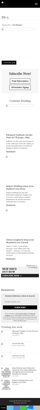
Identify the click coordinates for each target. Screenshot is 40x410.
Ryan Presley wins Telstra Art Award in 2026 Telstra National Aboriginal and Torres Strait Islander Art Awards (24, 371)
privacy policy (23, 313)
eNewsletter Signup (20, 87)
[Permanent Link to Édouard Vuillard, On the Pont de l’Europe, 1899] (20, 118)
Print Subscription (20, 81)
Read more (10, 151)
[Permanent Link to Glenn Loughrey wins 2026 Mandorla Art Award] (20, 223)
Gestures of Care (18, 356)
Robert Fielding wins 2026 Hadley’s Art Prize (20, 188)
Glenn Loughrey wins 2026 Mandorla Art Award (20, 241)
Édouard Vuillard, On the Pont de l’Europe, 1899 (19, 136)
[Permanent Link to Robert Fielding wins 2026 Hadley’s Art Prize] (20, 170)
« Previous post (9, 62)
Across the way (18, 343)
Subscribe (20, 307)
